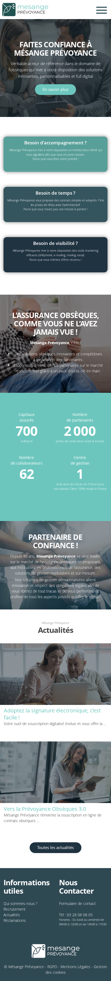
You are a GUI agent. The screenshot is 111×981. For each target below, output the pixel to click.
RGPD (52, 966)
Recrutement (15, 909)
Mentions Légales (75, 966)
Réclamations (15, 920)
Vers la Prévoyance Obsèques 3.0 (45, 808)
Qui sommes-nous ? (20, 903)
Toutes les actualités (55, 847)
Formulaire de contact (77, 903)
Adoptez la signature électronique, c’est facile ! (52, 714)
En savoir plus (55, 89)
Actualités (12, 914)
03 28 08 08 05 (80, 914)
